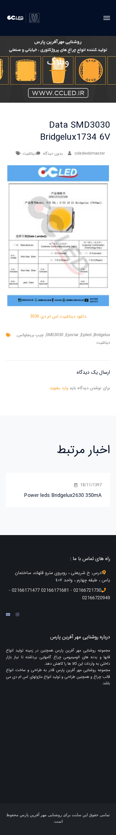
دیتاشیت (29, 153)
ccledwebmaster (90, 153)
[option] (57, 490)
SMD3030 (54, 335)
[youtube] (8, 615)
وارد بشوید (59, 388)
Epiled (86, 335)
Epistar (72, 335)
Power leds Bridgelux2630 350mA (63, 495)
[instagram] (17, 615)
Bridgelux (102, 335)
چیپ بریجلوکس (30, 335)
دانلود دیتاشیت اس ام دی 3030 (58, 316)
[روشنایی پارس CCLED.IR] (25, 17)
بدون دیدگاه (53, 153)
